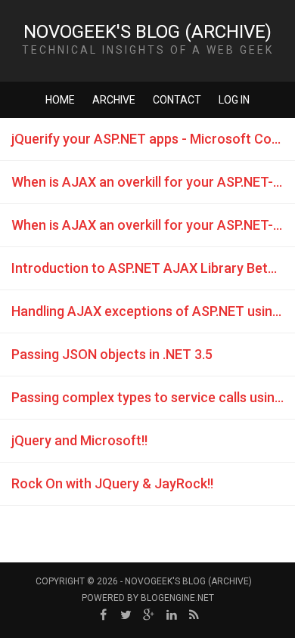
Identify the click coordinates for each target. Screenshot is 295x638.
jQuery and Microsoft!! (79, 440)
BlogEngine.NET (177, 598)
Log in (234, 100)
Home (60, 100)
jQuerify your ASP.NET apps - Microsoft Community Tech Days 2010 (153, 139)
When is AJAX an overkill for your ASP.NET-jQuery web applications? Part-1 (153, 225)
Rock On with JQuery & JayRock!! (112, 483)
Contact (177, 100)
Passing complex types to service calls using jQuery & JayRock (153, 397)
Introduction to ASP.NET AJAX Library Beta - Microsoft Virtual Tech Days (153, 268)
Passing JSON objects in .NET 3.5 (112, 354)
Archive (113, 100)
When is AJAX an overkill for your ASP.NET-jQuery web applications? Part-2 (153, 182)
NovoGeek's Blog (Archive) (147, 31)
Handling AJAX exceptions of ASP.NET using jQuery (153, 311)
